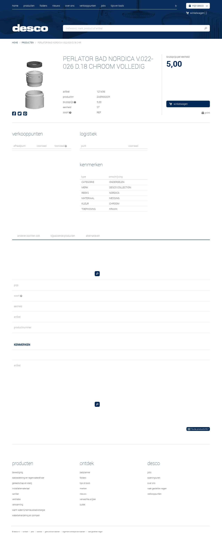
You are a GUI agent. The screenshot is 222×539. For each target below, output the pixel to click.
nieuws (56, 5)
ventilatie (16, 499)
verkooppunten (88, 5)
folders (43, 5)
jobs (103, 5)
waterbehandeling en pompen (26, 515)
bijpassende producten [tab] (63, 235)
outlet (82, 504)
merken (83, 488)
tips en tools (117, 5)
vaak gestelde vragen (157, 488)
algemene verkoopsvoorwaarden (74, 532)
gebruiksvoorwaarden (52, 532)
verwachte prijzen (88, 499)
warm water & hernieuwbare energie (28, 510)
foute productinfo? (199, 429)
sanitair (15, 493)
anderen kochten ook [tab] (28, 235)
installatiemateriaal (20, 488)
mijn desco (198, 5)
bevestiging (17, 472)
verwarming (17, 504)
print (207, 112)
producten (29, 5)
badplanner (85, 472)
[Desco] (34, 25)
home (15, 5)
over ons (69, 5)
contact (25, 532)
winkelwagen (198, 13)
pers (32, 532)
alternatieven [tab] (93, 235)
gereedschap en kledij (22, 483)
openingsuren (153, 477)
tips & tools (85, 483)
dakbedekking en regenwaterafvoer (28, 477)
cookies (39, 532)
